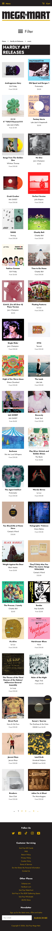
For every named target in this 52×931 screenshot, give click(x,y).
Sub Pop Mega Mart (33, 925)
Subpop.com (26, 883)
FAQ (26, 851)
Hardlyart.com (26, 887)
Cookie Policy (26, 861)
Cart (48, 3)
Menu (8, 3)
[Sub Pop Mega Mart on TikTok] (26, 834)
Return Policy (26, 854)
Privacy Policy (26, 858)
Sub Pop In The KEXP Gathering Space (26, 893)
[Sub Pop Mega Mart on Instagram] (32, 834)
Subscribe (41, 918)
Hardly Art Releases (16, 41)
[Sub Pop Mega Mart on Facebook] (19, 834)
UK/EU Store (26, 900)
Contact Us (26, 871)
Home (4, 41)
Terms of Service (26, 864)
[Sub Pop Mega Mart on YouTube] (38, 834)
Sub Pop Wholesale (26, 896)
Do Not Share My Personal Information (26, 867)
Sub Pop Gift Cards (26, 848)
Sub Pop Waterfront (26, 890)
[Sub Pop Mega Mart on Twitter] (13, 834)
